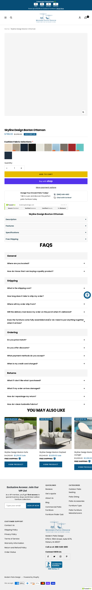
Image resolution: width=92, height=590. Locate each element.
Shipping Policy (11, 530)
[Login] (80, 17)
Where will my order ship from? (21, 304)
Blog (47, 502)
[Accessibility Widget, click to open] (87, 295)
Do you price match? (16, 340)
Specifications (12, 232)
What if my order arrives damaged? (23, 388)
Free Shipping (12, 239)
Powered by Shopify (31, 577)
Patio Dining (74, 496)
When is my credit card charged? (22, 363)
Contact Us (9, 525)
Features (10, 226)
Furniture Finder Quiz (54, 514)
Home (6, 29)
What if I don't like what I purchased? (24, 380)
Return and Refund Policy (15, 547)
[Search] (11, 18)
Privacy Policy (10, 534)
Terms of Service (11, 538)
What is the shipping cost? (19, 288)
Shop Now (60, 9)
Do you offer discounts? (18, 347)
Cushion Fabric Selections (18, 141)
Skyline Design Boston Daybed (52, 452)
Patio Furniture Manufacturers (75, 511)
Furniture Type (75, 505)
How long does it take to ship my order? (25, 296)
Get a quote (50, 493)
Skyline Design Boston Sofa (16, 452)
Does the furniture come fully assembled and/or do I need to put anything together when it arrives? (45, 321)
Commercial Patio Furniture (53, 508)
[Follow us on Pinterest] (67, 556)
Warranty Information (14, 543)
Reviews (49, 489)
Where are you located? (18, 263)
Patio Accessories (76, 501)
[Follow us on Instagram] (61, 556)
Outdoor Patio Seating (75, 491)
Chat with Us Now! (64, 197)
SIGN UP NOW (33, 505)
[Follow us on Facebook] (48, 556)
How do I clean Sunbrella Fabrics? (22, 404)
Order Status (10, 552)
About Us (49, 498)
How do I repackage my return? (21, 396)
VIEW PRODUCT (15, 464)
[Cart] (86, 17)
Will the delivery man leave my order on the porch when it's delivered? (39, 312)
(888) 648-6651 (63, 194)
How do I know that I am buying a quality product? (30, 271)
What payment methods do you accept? (26, 355)
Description (11, 219)
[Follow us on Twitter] (55, 556)
